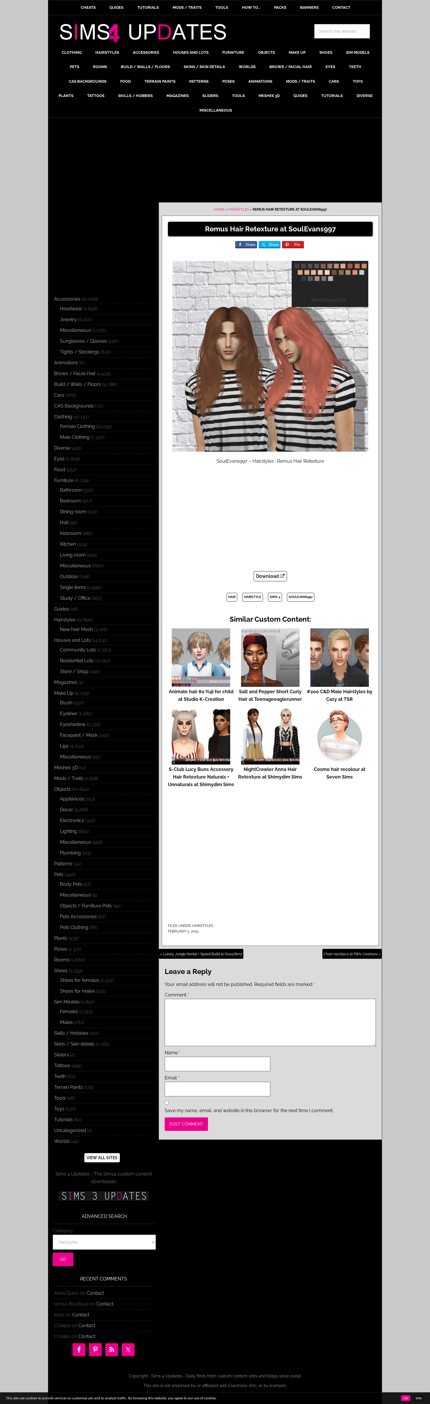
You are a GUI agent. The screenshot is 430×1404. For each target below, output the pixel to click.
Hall (64, 522)
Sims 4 (275, 597)
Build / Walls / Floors (77, 384)
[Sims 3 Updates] (103, 1196)
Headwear (71, 308)
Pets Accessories (78, 916)
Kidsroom (70, 533)
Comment (177, 995)
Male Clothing (75, 437)
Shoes (61, 970)
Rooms (62, 960)
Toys (59, 1109)
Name (172, 1052)
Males (66, 1022)
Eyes (59, 459)
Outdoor (69, 576)
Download (268, 576)
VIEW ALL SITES (102, 1157)
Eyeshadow (72, 724)
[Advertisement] (215, 161)
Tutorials (63, 1119)
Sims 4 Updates (146, 34)
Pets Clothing (74, 927)
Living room (73, 555)
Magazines (65, 682)
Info (419, 1398)
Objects (62, 789)
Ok (405, 1398)
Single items (73, 587)
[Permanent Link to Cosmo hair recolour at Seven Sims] (339, 762)
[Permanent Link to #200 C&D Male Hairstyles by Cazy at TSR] (339, 684)
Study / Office (75, 598)
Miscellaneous (75, 330)
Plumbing (70, 853)
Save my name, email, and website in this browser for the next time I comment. (249, 1110)
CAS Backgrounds (74, 406)
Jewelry (68, 319)
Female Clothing (77, 426)
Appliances (72, 799)
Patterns (63, 863)
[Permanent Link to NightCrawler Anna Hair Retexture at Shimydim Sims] (270, 762)
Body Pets (71, 884)
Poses (60, 949)
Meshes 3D (66, 767)
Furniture (63, 480)
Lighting (68, 831)
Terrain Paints (68, 1087)
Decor (66, 809)
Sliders (61, 1055)
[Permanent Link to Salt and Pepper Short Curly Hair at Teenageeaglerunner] (270, 684)
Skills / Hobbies (71, 1033)
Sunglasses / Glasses (83, 341)
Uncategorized (70, 1130)
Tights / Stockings (79, 352)
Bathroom (71, 490)
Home (219, 209)
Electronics (72, 820)
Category (63, 1230)
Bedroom (70, 501)
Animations (66, 362)
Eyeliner (68, 713)
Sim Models (67, 1002)
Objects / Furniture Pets (86, 906)
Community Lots (78, 650)
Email (172, 1078)
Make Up (63, 693)
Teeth (60, 1076)
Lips (64, 746)
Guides (61, 609)
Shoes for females (79, 980)
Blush (66, 703)
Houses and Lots (72, 640)
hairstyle (252, 597)
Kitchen (68, 544)
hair (231, 597)
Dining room (73, 511)
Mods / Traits (68, 778)
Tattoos (62, 1065)
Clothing (63, 417)
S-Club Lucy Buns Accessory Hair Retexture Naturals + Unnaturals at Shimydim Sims (201, 777)
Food (59, 469)
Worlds (62, 1141)
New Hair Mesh (76, 629)
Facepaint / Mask (78, 735)
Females (69, 1011)
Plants (60, 938)
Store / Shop (74, 671)
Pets (58, 874)
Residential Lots (77, 660)
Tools (60, 1098)
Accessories (67, 299)
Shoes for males (77, 991)
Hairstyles (238, 209)
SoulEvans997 (301, 597)
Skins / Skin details (74, 1044)
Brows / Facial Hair (75, 373)
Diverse (62, 448)
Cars (59, 395)
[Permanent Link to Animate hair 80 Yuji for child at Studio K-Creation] (201, 684)
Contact (95, 1293)
